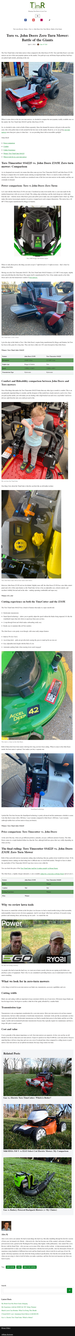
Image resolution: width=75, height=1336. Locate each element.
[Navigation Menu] (37, 16)
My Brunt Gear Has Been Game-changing (14, 1303)
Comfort (5, 146)
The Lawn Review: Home (20, 29)
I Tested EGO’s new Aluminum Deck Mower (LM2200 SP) (20, 1314)
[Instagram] (41, 20)
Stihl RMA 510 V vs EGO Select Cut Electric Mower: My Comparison (35, 1151)
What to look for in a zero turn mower (15, 157)
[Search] (69, 1290)
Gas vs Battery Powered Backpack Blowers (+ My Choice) (30, 1209)
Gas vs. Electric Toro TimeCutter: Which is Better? (27, 1097)
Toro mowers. (33, 277)
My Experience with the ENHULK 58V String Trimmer (18, 1307)
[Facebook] (25, 20)
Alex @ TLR (43, 44)
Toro (19, 1267)
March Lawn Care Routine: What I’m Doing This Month (19, 1310)
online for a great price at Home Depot (52, 874)
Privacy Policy (5, 1328)
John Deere (10, 1267)
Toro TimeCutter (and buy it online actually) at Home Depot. (39, 868)
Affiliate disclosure (7, 1334)
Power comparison (9, 143)
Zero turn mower (30, 1267)
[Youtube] (33, 20)
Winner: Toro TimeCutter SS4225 (13, 153)
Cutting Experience (9, 150)
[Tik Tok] (49, 20)
